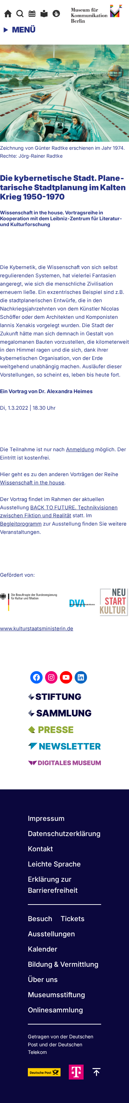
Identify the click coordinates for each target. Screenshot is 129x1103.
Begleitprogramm (21, 524)
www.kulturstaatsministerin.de (36, 628)
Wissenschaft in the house (32, 483)
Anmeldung (80, 449)
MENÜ (23, 29)
